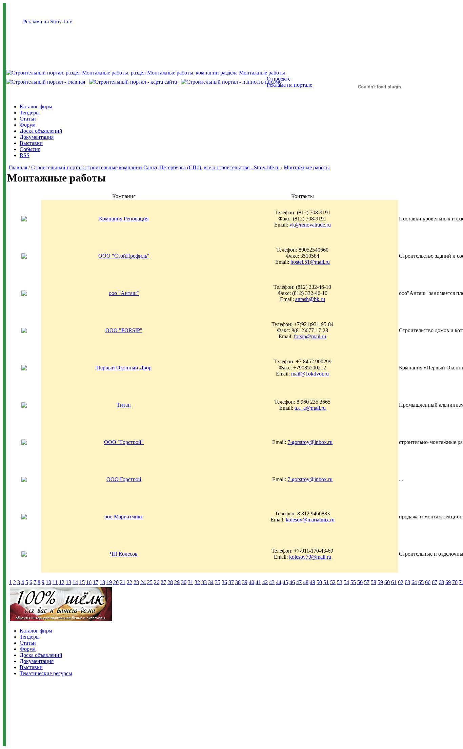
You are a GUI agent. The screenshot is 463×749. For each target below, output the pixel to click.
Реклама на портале (289, 85)
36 (224, 582)
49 (312, 582)
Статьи (28, 119)
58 (373, 582)
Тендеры (30, 112)
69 (448, 582)
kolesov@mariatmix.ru (310, 519)
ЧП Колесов (124, 554)
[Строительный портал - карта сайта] (133, 82)
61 (394, 582)
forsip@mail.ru (310, 336)
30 (183, 582)
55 (353, 582)
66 (427, 582)
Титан (124, 405)
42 (265, 582)
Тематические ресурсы (46, 673)
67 (434, 582)
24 (143, 582)
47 (299, 582)
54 (346, 582)
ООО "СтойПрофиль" (123, 256)
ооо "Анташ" (124, 293)
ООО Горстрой (123, 479)
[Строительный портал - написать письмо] (231, 82)
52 (333, 582)
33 (204, 582)
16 (89, 582)
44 (278, 582)
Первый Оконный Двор (124, 367)
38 (238, 582)
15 (82, 582)
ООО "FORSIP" (123, 330)
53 (339, 582)
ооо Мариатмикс (123, 516)
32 (197, 582)
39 (244, 582)
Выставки (31, 143)
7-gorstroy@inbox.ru (310, 442)
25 (150, 582)
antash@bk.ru (310, 299)
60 (387, 582)
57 (366, 582)
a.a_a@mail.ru (310, 408)
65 (421, 582)
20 (116, 582)
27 (163, 582)
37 (231, 582)
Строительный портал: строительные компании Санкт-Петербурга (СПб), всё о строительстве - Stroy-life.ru (155, 167)
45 (285, 582)
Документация (37, 137)
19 (109, 582)
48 (305, 582)
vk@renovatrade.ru (310, 225)
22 (129, 582)
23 (136, 582)
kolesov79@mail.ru (310, 557)
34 (211, 582)
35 (217, 582)
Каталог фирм (36, 106)
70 (455, 582)
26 (156, 582)
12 (61, 582)
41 (258, 582)
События (30, 149)
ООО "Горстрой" (124, 442)
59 (380, 582)
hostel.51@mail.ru (310, 262)
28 (170, 582)
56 (360, 582)
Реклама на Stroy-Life (47, 21)
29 (177, 582)
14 (75, 582)
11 (55, 582)
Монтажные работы (307, 167)
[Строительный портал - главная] (45, 82)
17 (95, 582)
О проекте (278, 79)
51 (326, 582)
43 (272, 582)
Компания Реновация (123, 218)
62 (400, 582)
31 (190, 582)
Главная (18, 167)
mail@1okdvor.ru (310, 374)
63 (407, 582)
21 (122, 582)
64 (414, 582)
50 (319, 582)
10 (48, 582)
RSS (24, 155)
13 (68, 582)
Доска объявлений (41, 131)
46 (292, 582)
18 (102, 582)
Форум (28, 125)
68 (441, 582)
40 (251, 582)
